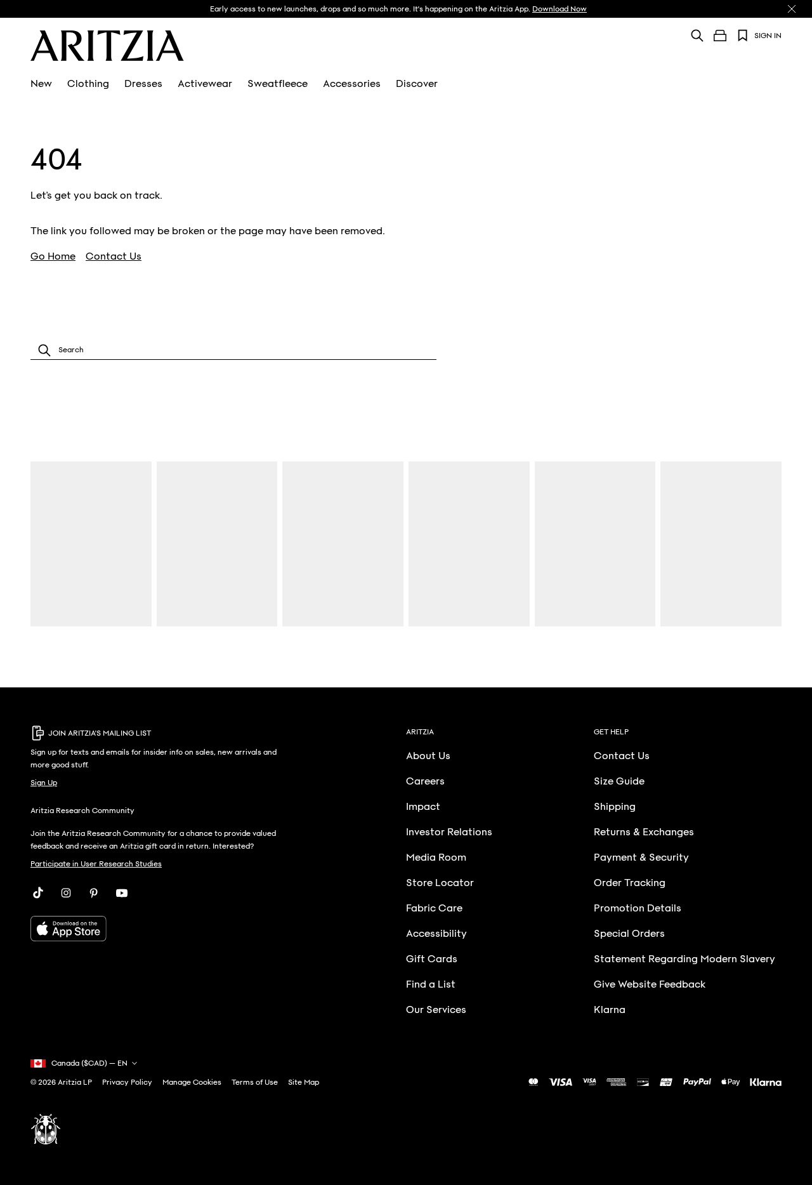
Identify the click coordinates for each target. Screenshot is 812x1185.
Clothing (88, 84)
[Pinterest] (94, 893)
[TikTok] (38, 893)
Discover (417, 84)
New (41, 84)
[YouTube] (121, 893)
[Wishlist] (742, 35)
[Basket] (720, 35)
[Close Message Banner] (792, 9)
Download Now (559, 9)
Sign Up (43, 782)
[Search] (697, 35)
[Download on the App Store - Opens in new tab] (161, 928)
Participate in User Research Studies (96, 864)
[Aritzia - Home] (107, 45)
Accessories (352, 84)
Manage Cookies (191, 1082)
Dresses (143, 84)
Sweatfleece (277, 84)
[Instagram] (66, 893)
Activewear (205, 84)
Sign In (768, 35)
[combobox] (233, 350)
